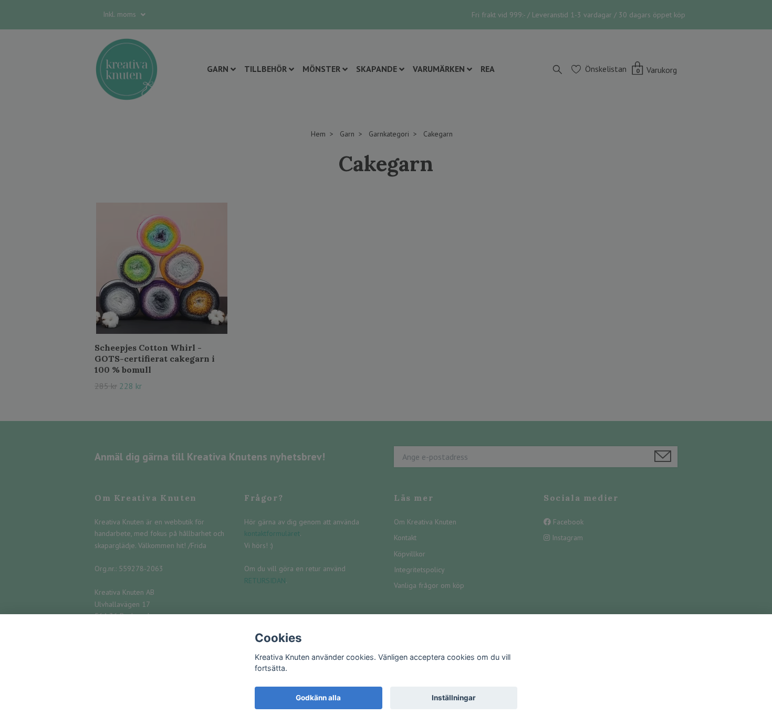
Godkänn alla (318, 697)
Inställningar (454, 697)
